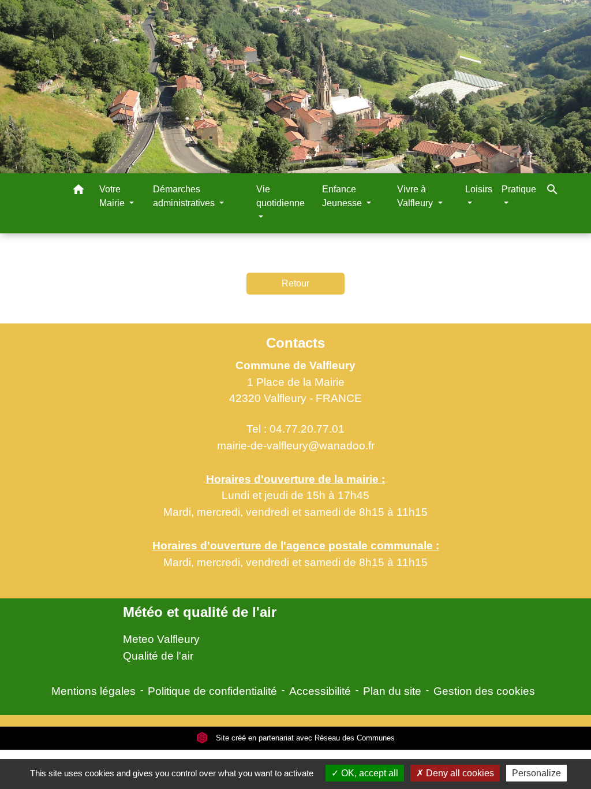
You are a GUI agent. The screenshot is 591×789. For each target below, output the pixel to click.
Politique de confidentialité (212, 691)
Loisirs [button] (478, 189)
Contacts (295, 343)
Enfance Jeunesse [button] (343, 196)
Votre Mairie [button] (113, 196)
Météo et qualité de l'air (199, 612)
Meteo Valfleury (161, 639)
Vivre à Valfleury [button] (416, 196)
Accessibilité (320, 691)
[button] (78, 191)
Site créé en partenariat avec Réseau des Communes (304, 738)
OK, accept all (368, 773)
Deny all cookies (459, 773)
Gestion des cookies (484, 691)
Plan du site (392, 691)
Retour (295, 283)
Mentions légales (93, 691)
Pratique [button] (519, 189)
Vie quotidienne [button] (280, 196)
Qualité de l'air (158, 656)
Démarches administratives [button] (185, 196)
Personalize (536, 773)
